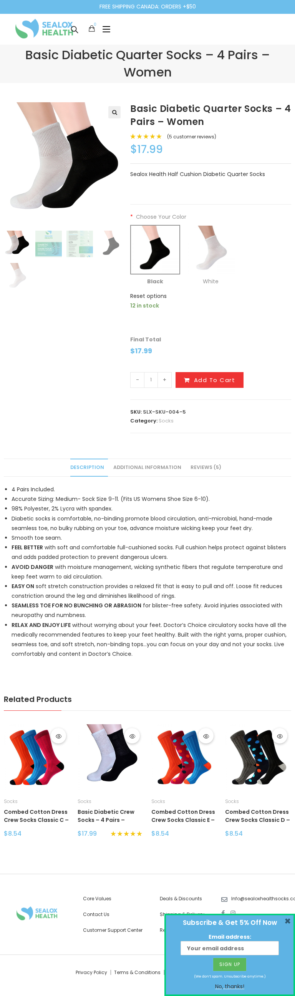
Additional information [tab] (147, 467)
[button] (114, 112)
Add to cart (214, 380)
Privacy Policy (91, 972)
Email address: (230, 937)
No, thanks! (229, 986)
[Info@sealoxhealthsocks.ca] (224, 899)
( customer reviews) (191, 136)
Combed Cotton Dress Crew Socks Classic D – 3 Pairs (257, 816)
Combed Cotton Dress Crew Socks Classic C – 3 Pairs (36, 816)
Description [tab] (87, 467)
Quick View (58, 735)
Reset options (148, 296)
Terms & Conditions (137, 972)
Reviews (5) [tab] (206, 467)
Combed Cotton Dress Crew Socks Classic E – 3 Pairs (183, 816)
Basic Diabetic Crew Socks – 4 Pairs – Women (106, 816)
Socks (166, 420)
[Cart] (92, 29)
